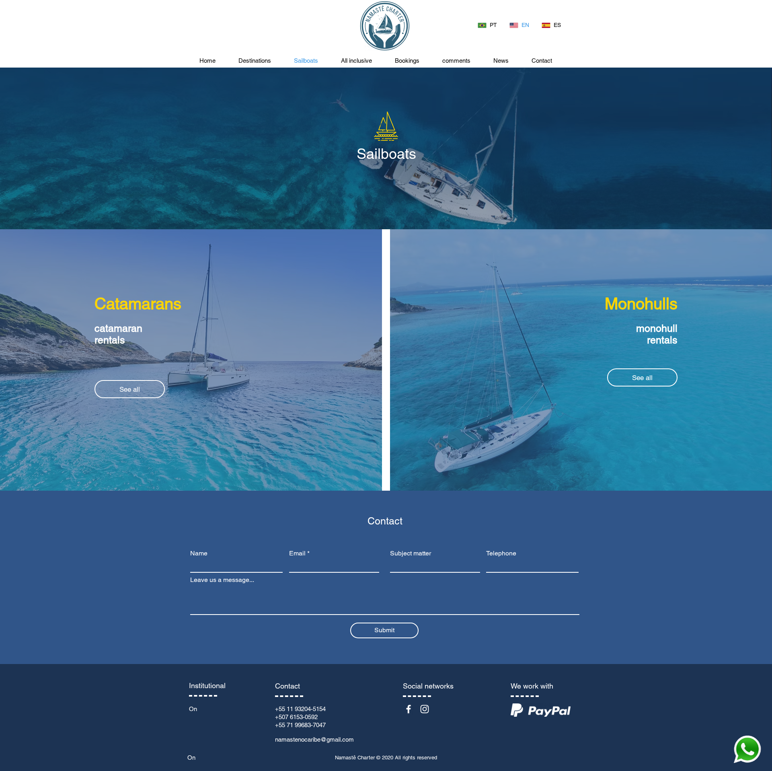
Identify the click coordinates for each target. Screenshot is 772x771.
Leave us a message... (222, 580)
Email (297, 553)
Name (198, 553)
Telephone (501, 553)
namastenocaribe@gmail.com (314, 739)
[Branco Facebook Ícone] (408, 709)
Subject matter (410, 553)
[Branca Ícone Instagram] (424, 709)
